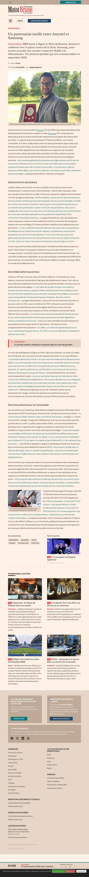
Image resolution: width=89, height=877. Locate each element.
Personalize (81, 871)
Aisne (49, 755)
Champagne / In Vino (15, 759)
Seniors (12, 543)
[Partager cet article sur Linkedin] (70, 867)
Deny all (71, 871)
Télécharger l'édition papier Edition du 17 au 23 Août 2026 (18, 831)
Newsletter (70, 2)
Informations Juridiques (16, 786)
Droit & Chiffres (13, 793)
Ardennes (25, 540)
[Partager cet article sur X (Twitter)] (61, 867)
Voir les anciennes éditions (17, 837)
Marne (49, 768)
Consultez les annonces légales (19, 803)
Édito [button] (20, 21)
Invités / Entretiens (14, 776)
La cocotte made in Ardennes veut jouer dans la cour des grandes (43, 345)
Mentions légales (53, 781)
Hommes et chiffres (15, 752)
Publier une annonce (15, 806)
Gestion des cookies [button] (54, 788)
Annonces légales (61, 719)
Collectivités (12, 763)
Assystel (40, 130)
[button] (10, 21)
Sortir (10, 779)
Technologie (23, 543)
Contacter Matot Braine (55, 778)
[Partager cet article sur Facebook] (65, 867)
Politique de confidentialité (57, 785)
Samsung (52, 133)
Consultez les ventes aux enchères (20, 816)
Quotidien (12, 790)
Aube (49, 761)
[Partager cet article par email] (74, 867)
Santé (34, 540)
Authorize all (59, 871)
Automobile (12, 769)
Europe (10, 766)
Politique (11, 783)
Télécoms (35, 543)
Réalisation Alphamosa (16, 849)
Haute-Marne (52, 765)
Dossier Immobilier (15, 773)
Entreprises (14, 28)
